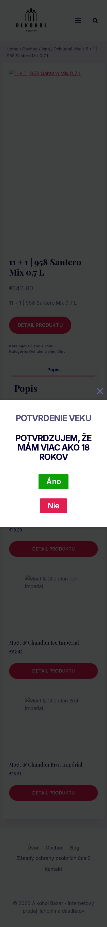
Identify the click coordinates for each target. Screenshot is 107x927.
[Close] (100, 391)
